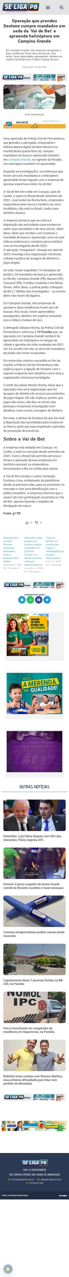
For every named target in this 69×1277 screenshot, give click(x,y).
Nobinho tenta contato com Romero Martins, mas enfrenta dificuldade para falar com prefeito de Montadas (33, 1079)
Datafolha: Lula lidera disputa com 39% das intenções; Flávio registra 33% (32, 838)
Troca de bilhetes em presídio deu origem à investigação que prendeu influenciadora (55, 547)
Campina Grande (19, 159)
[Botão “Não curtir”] (36, 522)
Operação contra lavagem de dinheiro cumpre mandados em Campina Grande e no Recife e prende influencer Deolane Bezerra (33, 551)
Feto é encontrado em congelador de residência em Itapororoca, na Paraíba (28, 1030)
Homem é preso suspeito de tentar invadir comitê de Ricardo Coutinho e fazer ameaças (33, 886)
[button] (48, 7)
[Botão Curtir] (27, 522)
